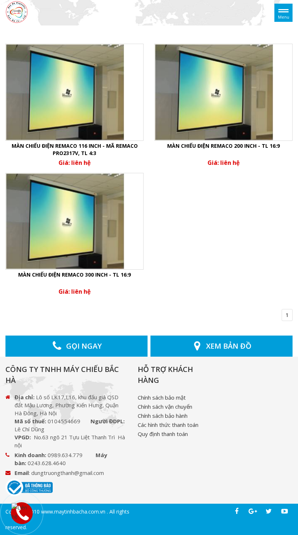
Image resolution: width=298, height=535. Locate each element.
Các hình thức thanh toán (168, 424)
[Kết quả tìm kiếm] (16, 12)
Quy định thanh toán (163, 433)
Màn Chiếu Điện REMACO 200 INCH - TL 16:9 (223, 145)
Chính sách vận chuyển (165, 406)
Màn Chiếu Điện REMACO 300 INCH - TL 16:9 (74, 274)
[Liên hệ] (21, 511)
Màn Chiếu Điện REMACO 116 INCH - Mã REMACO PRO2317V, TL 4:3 (75, 149)
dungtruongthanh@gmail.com (67, 472)
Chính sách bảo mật (162, 397)
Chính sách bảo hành (163, 415)
